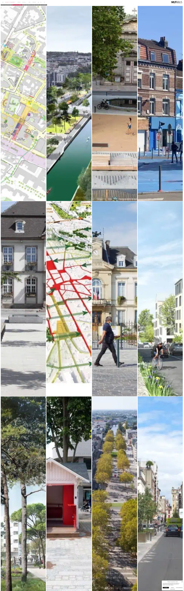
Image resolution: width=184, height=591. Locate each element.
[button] (182, 581)
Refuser (172, 587)
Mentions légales (172, 589)
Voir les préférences (179, 587)
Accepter (165, 587)
